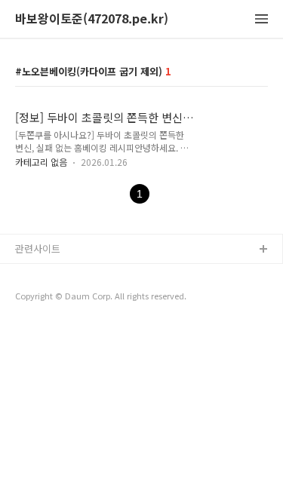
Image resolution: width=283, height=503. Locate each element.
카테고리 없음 (41, 161)
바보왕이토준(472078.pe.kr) (91, 19)
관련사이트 (37, 248)
